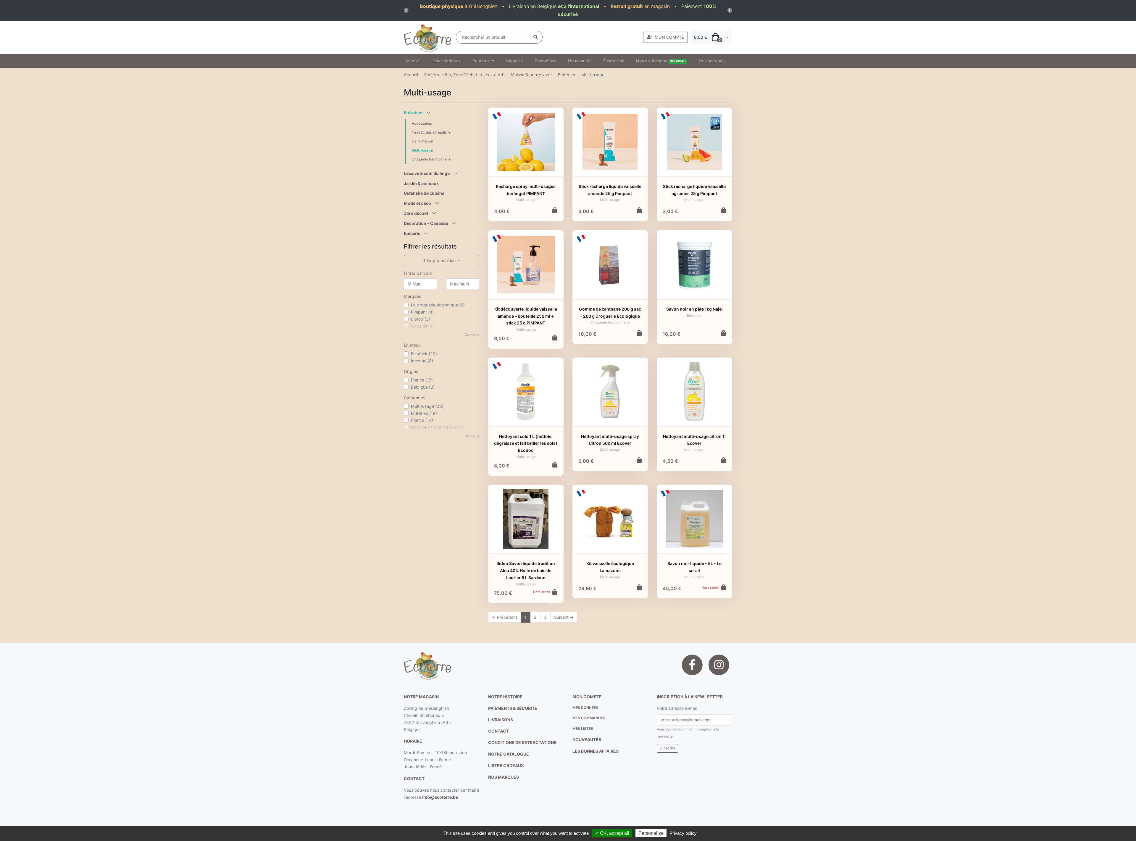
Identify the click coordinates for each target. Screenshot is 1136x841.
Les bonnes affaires (595, 751)
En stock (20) (424, 353)
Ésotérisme (613, 60)
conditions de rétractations (522, 742)
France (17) (422, 379)
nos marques (503, 777)
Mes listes (582, 728)
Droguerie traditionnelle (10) (438, 427)
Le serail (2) (422, 326)
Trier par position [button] (440, 260)
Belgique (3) (423, 386)
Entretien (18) (424, 413)
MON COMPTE (669, 37)
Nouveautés (579, 60)
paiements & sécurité (512, 708)
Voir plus (472, 335)
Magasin (514, 60)
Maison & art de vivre (531, 74)
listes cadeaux (506, 765)
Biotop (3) (420, 319)
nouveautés (586, 739)
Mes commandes (588, 718)
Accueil (412, 60)
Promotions (545, 60)
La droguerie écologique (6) (438, 304)
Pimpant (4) (422, 311)
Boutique (481, 60)
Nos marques (711, 60)
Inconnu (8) (422, 360)
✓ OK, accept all (612, 833)
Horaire (413, 740)
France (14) (422, 420)
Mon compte (587, 696)
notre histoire (505, 696)
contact (414, 778)
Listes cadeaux (446, 60)
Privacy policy (683, 833)
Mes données (585, 707)
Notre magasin (421, 696)
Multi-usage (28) (427, 406)
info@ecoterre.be (440, 797)
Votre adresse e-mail (677, 708)
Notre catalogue (661, 60)
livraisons (500, 719)
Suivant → (564, 617)
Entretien (566, 74)
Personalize (651, 833)
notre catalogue (508, 753)
